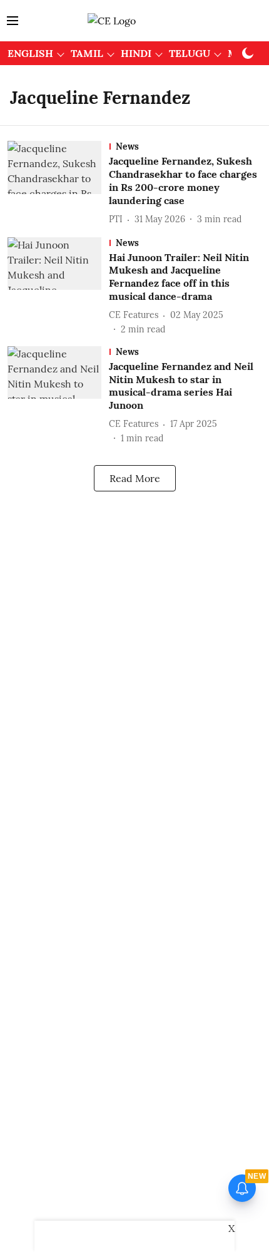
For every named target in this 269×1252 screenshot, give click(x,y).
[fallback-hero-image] (58, 184)
